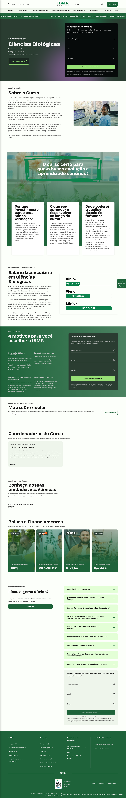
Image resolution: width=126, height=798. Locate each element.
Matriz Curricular (110, 412)
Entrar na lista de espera (90, 67)
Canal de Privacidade (98, 74)
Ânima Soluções (45, 744)
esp (28, 4)
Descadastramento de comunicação (16, 760)
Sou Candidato (78, 10)
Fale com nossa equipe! (89, 712)
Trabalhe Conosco (46, 766)
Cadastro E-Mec (14, 744)
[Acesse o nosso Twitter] (28, 784)
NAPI (68, 752)
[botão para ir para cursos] (61, 74)
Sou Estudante (93, 10)
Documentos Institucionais (17, 748)
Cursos (10, 10)
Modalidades (23, 10)
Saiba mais (114, 794)
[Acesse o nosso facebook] (9, 784)
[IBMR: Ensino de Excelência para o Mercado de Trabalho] (63, 4)
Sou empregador (45, 748)
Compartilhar (17, 61)
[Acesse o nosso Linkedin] (18, 784)
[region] (63, 454)
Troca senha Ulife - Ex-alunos (74, 757)
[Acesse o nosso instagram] (14, 784)
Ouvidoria (12, 751)
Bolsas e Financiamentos (59, 10)
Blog (116, 10)
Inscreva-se (112, 4)
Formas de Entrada (39, 10)
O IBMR (106, 10)
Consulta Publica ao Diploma (73, 747)
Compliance (12, 755)
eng (24, 4)
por (20, 4)
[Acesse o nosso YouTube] (33, 784)
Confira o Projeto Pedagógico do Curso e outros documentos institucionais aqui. (35, 136)
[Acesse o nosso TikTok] (23, 784)
